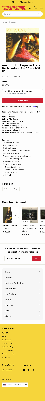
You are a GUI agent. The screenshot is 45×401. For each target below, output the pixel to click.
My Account (7, 357)
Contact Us (6, 340)
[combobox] (22, 14)
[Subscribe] (36, 258)
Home (4, 22)
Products (12, 22)
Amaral (5, 76)
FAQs (4, 336)
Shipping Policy (8, 343)
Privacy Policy (7, 350)
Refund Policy (7, 347)
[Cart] (36, 7)
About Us (5, 333)
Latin (6, 189)
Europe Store (27, 2)
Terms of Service (9, 354)
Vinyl (16, 189)
